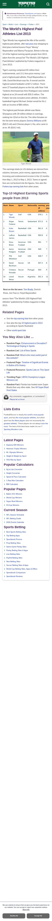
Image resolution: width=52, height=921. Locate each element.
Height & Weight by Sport (16, 456)
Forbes (31, 24)
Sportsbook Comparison (16, 573)
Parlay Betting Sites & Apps (17, 550)
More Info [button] (26, 910)
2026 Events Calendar (15, 522)
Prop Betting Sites (13, 543)
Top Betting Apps (13, 536)
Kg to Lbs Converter (14, 469)
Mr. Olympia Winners (14, 452)
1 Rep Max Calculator (15, 480)
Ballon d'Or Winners (14, 494)
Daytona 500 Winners (15, 445)
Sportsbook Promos (14, 539)
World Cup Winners (14, 498)
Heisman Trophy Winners (16, 449)
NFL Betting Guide (13, 518)
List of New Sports (28, 350)
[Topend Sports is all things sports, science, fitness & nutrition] (26, 4)
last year (29, 44)
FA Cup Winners (12, 505)
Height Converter (13, 473)
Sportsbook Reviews (14, 576)
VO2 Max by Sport (13, 460)
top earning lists (21, 318)
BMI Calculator (12, 484)
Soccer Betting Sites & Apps (17, 565)
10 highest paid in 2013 (32, 323)
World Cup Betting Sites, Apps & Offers (21, 569)
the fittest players (18, 421)
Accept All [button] (38, 916)
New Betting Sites (13, 561)
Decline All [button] (14, 916)
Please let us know (17, 399)
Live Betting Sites (13, 554)
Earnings (23, 24)
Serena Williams (34, 121)
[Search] (47, 4)
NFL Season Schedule (15, 515)
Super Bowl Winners (14, 501)
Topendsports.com (30, 13)
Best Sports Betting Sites (16, 532)
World (10, 24)
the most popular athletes (26, 418)
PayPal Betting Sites (14, 558)
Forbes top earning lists (13, 186)
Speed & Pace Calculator (16, 477)
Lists (16, 24)
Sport (4, 24)
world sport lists (19, 330)
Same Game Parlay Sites (16, 547)
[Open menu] (5, 4)
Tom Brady (28, 289)
